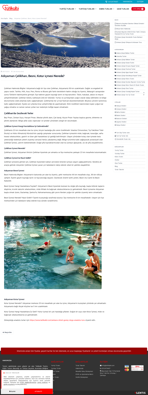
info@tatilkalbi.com (108, 365)
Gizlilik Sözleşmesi (82, 377)
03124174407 (113, 2)
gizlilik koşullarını (9, 384)
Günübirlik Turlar (123, 139)
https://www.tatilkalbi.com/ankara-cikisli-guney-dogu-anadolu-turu (57, 320)
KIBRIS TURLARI (105, 9)
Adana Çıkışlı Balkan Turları (125, 53)
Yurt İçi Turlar (122, 136)
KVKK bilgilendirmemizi (28, 382)
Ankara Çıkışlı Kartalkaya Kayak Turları (128, 75)
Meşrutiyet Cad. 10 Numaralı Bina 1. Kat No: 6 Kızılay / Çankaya (110, 373)
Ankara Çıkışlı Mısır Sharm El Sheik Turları (130, 85)
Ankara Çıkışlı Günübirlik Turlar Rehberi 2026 (128, 38)
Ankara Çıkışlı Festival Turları (125, 69)
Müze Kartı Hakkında (123, 29)
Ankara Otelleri (121, 109)
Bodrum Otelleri (121, 118)
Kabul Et (39, 391)
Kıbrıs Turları (119, 157)
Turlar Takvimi (119, 169)
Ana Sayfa (4, 18)
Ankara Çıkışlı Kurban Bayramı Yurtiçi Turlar (130, 82)
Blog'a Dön (8, 332)
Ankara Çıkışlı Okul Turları (124, 88)
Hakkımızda (79, 368)
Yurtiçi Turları (119, 150)
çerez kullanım (42, 382)
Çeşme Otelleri (121, 122)
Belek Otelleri (120, 115)
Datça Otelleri (120, 125)
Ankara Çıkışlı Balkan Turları (125, 59)
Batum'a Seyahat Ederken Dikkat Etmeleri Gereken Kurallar (129, 24)
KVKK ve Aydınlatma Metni (84, 374)
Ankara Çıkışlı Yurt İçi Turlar (125, 95)
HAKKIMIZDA (127, 1)
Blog (10, 18)
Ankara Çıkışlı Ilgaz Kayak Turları (127, 72)
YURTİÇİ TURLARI (66, 9)
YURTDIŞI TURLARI (86, 9)
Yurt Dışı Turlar (123, 132)
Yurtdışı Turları (119, 153)
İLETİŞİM (140, 1)
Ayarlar (13, 391)
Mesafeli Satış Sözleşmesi (84, 371)
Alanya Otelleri (121, 106)
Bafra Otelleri (120, 112)
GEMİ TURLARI (123, 9)
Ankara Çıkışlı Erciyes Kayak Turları (128, 66)
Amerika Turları (121, 56)
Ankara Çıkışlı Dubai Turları (125, 63)
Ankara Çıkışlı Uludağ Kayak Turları (127, 91)
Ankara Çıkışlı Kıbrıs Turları (125, 79)
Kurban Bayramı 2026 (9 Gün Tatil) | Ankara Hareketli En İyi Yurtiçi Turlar (130, 33)
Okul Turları (118, 163)
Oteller (117, 160)
